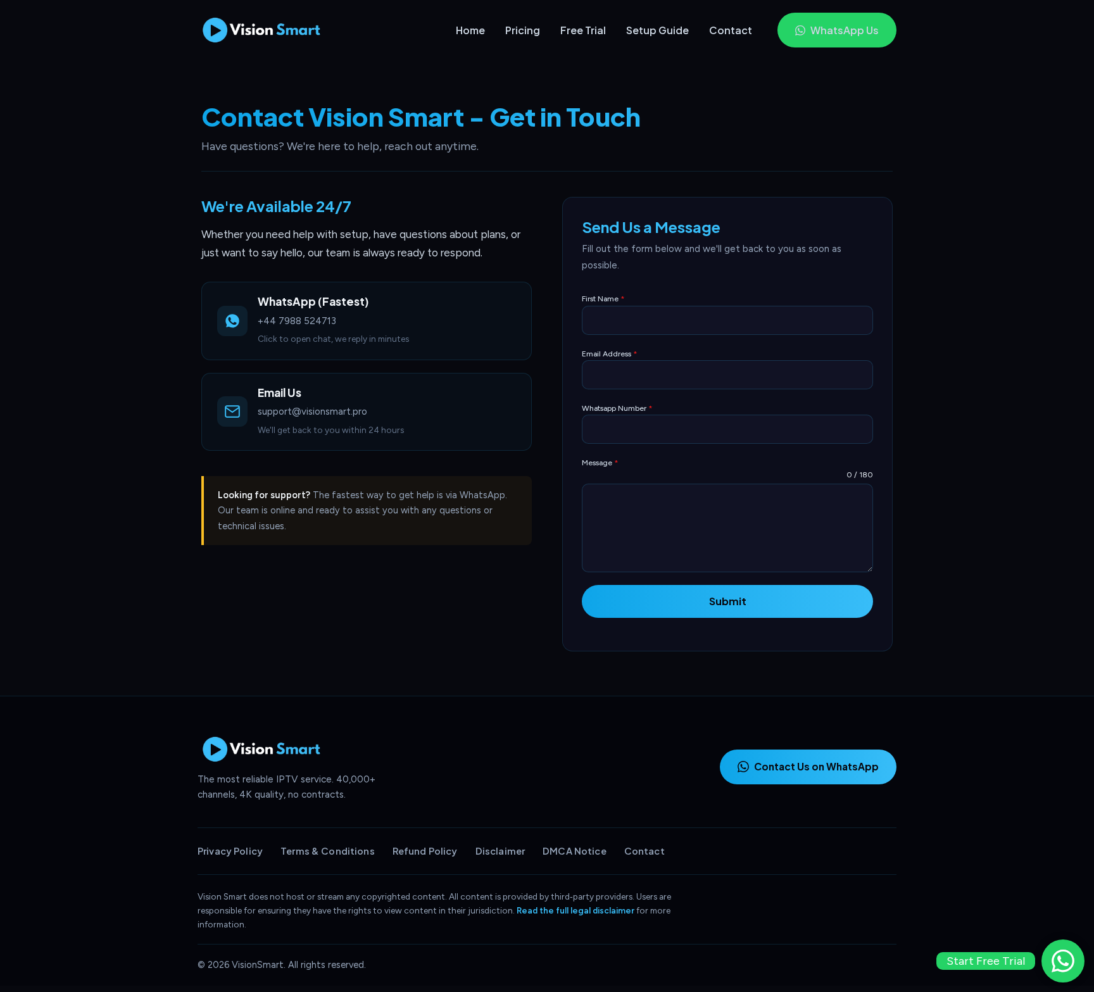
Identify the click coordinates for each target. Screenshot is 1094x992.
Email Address (609, 353)
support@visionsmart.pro (312, 411)
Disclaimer (500, 851)
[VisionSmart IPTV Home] (267, 30)
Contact (730, 30)
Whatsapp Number (617, 408)
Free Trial (583, 30)
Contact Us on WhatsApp (816, 766)
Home (470, 30)
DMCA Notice (575, 851)
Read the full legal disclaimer (575, 910)
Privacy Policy (230, 851)
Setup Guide (657, 30)
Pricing (522, 30)
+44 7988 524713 (297, 321)
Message (600, 462)
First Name (603, 298)
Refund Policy (425, 851)
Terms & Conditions (327, 851)
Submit (727, 601)
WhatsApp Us (844, 30)
